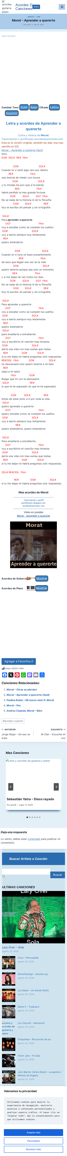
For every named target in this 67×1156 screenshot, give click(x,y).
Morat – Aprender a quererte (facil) (22, 150)
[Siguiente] (56, 787)
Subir (24, 107)
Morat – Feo (14, 705)
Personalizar (33, 1141)
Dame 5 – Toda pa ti (28, 1006)
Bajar (34, 107)
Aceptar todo (33, 1132)
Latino (54, 107)
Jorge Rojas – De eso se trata (16, 734)
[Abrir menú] (62, 6)
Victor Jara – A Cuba (29, 1055)
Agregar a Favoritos (18, 661)
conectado (34, 838)
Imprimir (12, 113)
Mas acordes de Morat (33, 492)
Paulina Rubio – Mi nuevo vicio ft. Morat (30, 700)
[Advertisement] (33, 70)
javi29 (28, 24)
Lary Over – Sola (13, 947)
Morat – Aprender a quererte (33, 516)
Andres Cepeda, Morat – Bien (24, 710)
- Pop (38, 17)
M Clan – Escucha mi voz (53, 734)
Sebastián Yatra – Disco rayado (30, 799)
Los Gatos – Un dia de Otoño (33, 990)
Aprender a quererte (13, 721)
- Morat (30, 17)
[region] (33, 1121)
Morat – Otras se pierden (22, 689)
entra (36, 7)
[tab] (27, 817)
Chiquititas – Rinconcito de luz (34, 1039)
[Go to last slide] (10, 787)
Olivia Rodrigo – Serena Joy (33, 974)
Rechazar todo (33, 1149)
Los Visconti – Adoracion (31, 1023)
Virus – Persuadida (28, 957)
